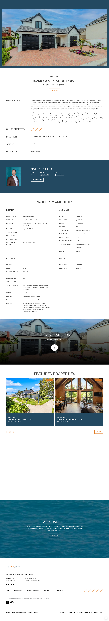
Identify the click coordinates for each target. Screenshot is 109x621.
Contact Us (54, 535)
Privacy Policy (98, 612)
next (12, 431)
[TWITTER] (97, 590)
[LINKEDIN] (93, 590)
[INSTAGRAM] (89, 590)
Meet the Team (18, 590)
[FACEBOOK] (85, 590)
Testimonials (47, 590)
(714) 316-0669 (10, 578)
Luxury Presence (33, 612)
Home (7, 590)
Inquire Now (54, 90)
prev (8, 431)
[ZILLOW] (101, 590)
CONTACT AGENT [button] (37, 179)
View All (98, 431)
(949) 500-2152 (45, 175)
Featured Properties (33, 590)
